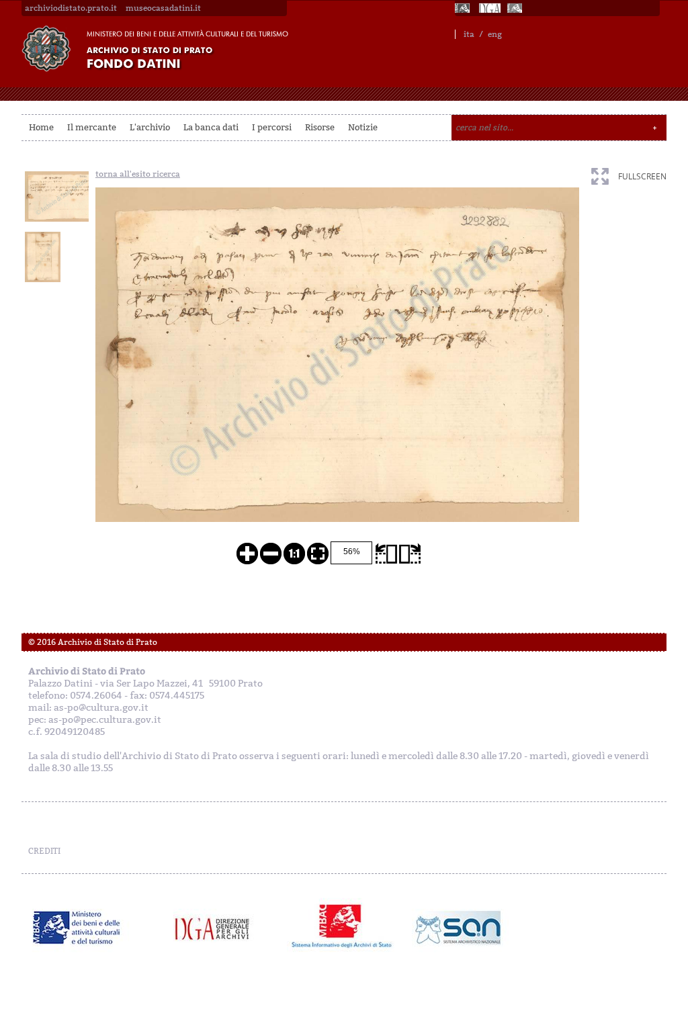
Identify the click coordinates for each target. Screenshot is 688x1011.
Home (41, 127)
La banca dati (211, 127)
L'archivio (150, 127)
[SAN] (456, 927)
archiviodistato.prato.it (71, 8)
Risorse (320, 127)
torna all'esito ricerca (137, 174)
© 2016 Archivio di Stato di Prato (92, 642)
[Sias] (516, 8)
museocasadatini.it (163, 8)
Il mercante (91, 127)
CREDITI (44, 851)
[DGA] (490, 8)
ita (469, 34)
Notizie (363, 127)
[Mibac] (463, 8)
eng (495, 34)
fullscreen (642, 176)
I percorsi (272, 127)
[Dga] (218, 927)
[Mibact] (77, 927)
